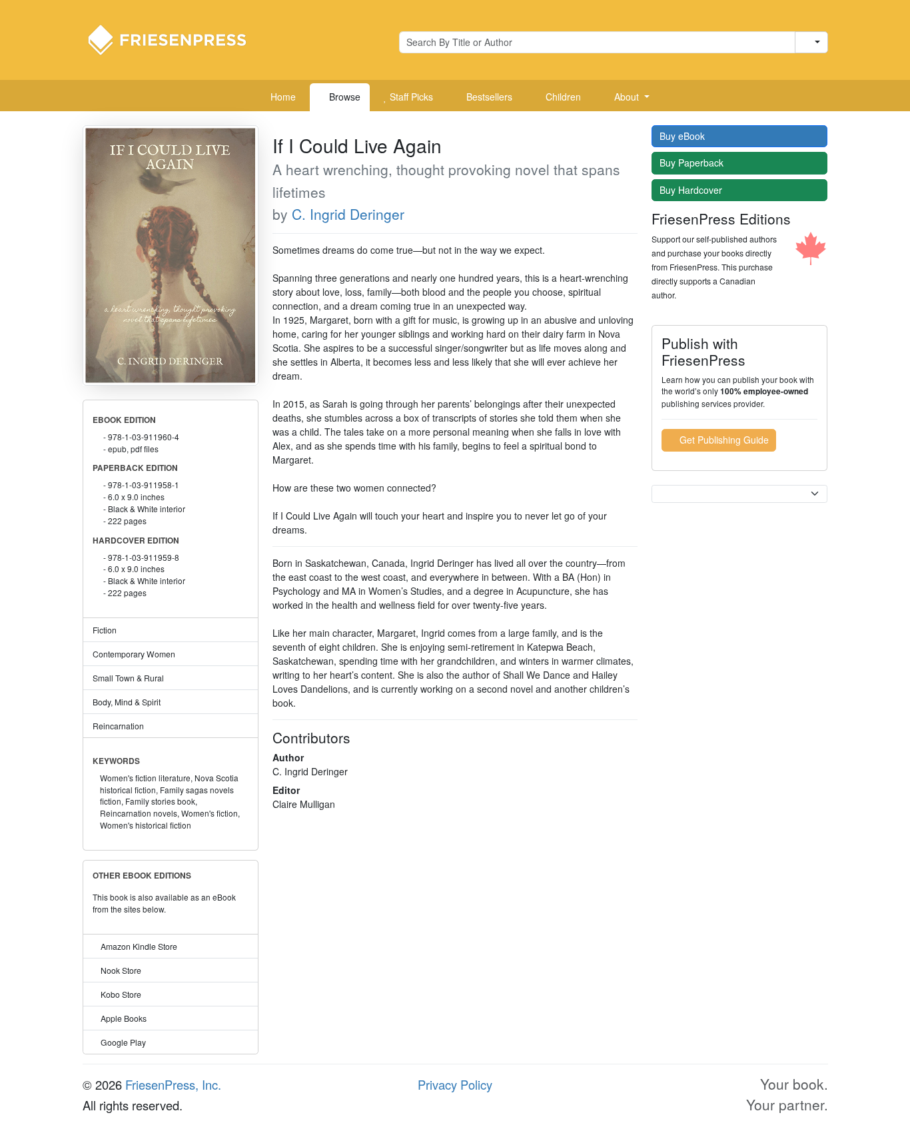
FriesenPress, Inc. (173, 1084)
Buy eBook (683, 136)
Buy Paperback (693, 162)
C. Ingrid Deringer (348, 214)
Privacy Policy (455, 1084)
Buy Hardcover (692, 189)
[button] (627, 97)
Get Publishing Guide (723, 439)
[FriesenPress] (176, 38)
